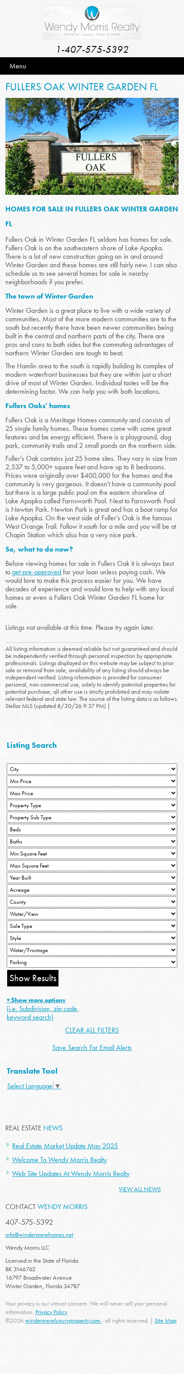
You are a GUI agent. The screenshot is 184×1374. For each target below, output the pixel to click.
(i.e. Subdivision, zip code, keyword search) (43, 1009)
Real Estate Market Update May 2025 (65, 1146)
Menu (17, 66)
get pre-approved (36, 572)
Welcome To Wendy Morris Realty (59, 1159)
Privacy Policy (51, 1312)
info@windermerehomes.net (39, 1235)
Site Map (165, 1320)
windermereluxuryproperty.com (63, 1320)
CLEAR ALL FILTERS (92, 1030)
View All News (140, 1189)
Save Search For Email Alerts (92, 1047)
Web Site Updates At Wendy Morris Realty (71, 1173)
